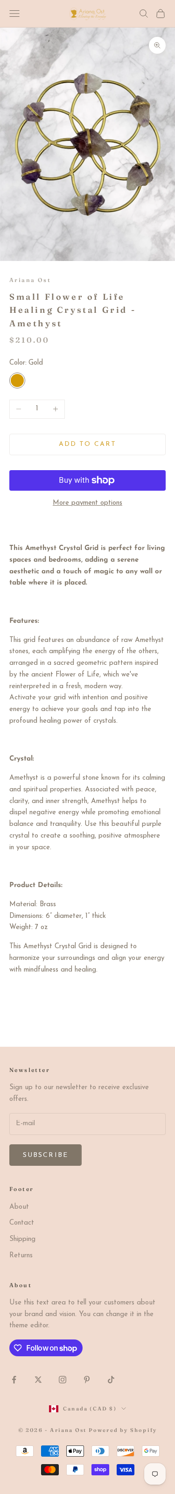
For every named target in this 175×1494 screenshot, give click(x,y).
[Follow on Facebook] (14, 1379)
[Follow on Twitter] (38, 1379)
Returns (21, 1255)
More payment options (87, 503)
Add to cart (87, 444)
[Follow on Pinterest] (86, 1379)
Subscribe (45, 1155)
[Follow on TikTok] (111, 1379)
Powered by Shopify (123, 1430)
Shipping (22, 1239)
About (19, 1207)
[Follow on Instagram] (62, 1379)
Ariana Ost (30, 279)
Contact (21, 1222)
